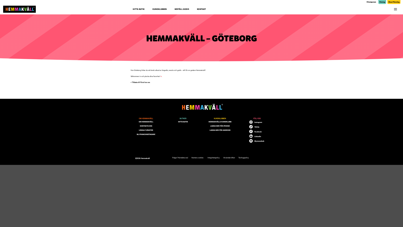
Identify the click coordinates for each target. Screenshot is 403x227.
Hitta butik (139, 9)
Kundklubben (159, 9)
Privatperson (371, 2)
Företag (382, 2)
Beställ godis (182, 9)
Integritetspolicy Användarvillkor (221, 158)
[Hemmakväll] (19, 9)
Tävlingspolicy (243, 158)
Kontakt (201, 9)
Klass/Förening (393, 2)
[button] (395, 9)
